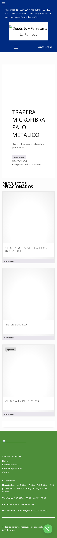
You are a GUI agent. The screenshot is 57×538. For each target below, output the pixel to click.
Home (5, 461)
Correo (5, 472)
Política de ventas (10, 464)
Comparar (19, 157)
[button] (47, 528)
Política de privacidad (12, 468)
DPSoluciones (8, 530)
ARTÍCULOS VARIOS (32, 164)
